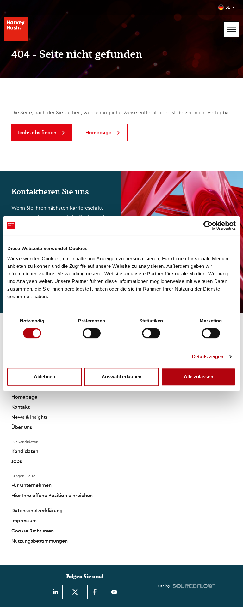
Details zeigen (207, 356)
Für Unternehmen (31, 485)
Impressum (24, 520)
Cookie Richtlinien (32, 530)
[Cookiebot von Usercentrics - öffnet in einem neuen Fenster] (208, 225)
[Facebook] (94, 592)
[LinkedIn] (55, 592)
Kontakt (20, 407)
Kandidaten (24, 451)
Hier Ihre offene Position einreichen (52, 495)
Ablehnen (44, 376)
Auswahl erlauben (121, 376)
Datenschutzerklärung (37, 510)
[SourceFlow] (194, 586)
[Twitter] (75, 592)
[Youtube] (114, 592)
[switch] (92, 333)
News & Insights (29, 417)
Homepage (24, 397)
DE (227, 7)
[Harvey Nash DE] (16, 29)
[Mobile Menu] (231, 29)
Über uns (21, 427)
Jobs (16, 461)
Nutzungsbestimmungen (39, 541)
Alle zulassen (198, 376)
